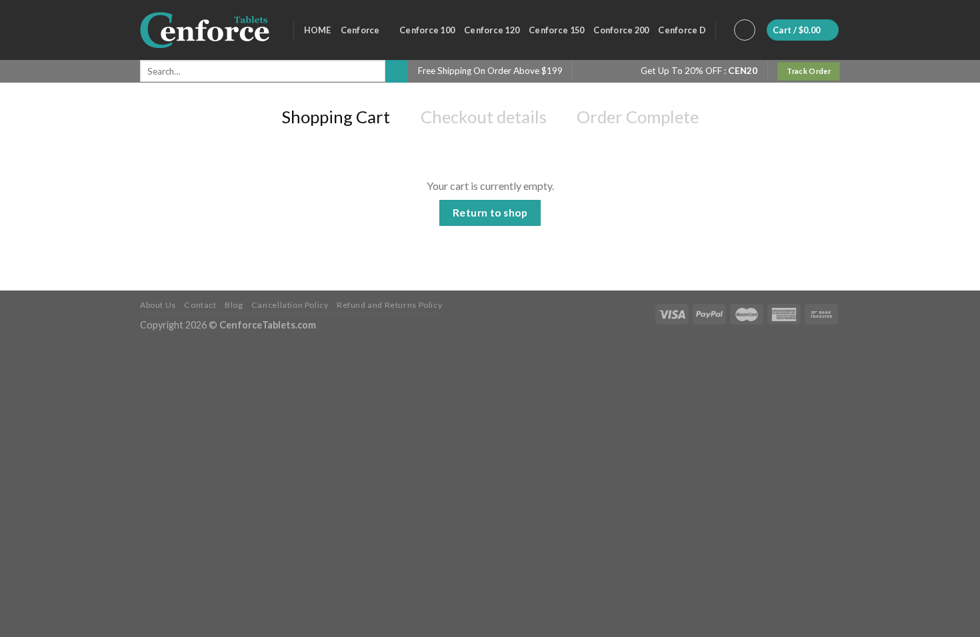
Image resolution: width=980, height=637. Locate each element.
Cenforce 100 (427, 30)
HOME (317, 30)
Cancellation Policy (290, 305)
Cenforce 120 (491, 30)
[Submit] (396, 71)
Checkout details (484, 117)
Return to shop (490, 213)
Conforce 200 (621, 30)
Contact (200, 305)
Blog (234, 305)
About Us (158, 305)
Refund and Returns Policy (389, 305)
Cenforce (360, 30)
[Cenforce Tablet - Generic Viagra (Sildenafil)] (206, 30)
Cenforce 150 (556, 30)
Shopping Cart (335, 117)
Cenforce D (682, 30)
